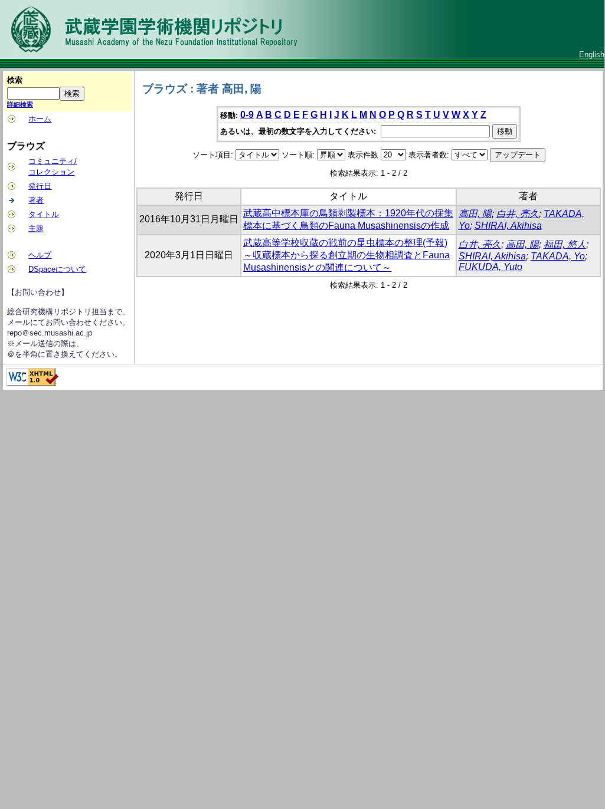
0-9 (247, 115)
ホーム (39, 118)
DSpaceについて (57, 269)
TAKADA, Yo (558, 256)
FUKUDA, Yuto (490, 267)
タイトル (43, 214)
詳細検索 (20, 104)
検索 (14, 79)
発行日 (39, 186)
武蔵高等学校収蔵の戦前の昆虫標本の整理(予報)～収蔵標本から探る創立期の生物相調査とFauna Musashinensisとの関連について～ (346, 255)
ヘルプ (39, 255)
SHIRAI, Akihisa (508, 226)
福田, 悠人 (565, 244)
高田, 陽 (475, 214)
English (591, 54)
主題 (36, 228)
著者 (36, 200)
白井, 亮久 (517, 214)
